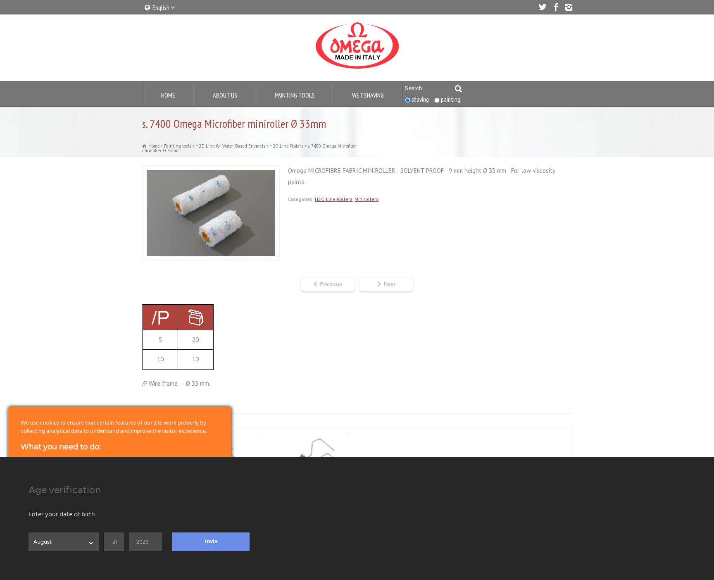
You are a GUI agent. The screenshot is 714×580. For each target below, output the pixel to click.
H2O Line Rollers (333, 199)
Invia (211, 541)
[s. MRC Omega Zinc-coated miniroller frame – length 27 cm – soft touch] (304, 433)
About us (225, 95)
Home (168, 95)
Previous (330, 284)
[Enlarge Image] (211, 170)
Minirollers (366, 199)
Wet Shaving (368, 95)
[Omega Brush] (357, 69)
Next (389, 284)
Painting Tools (294, 95)
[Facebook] (555, 7)
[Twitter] (542, 7)
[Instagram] (569, 7)
